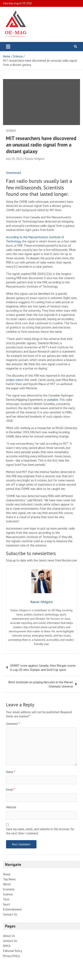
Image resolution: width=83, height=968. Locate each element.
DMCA (6, 946)
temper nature (15, 380)
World (6, 884)
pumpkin (52, 400)
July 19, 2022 (14, 159)
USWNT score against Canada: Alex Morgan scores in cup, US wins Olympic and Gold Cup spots (43, 668)
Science (11, 130)
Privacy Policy (11, 956)
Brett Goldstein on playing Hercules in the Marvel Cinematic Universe (40, 684)
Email (10, 789)
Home (6, 874)
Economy (9, 889)
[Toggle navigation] (8, 46)
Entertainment (12, 909)
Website (11, 807)
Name (10, 772)
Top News (9, 879)
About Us (9, 936)
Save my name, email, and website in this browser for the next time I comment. (40, 831)
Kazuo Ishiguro (34, 159)
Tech (6, 899)
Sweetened (13, 173)
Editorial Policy (12, 951)
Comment (13, 724)
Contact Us (10, 914)
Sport (6, 904)
